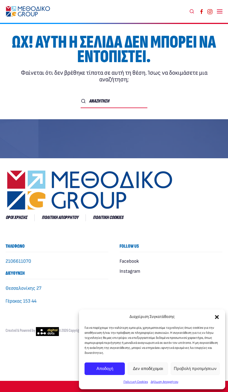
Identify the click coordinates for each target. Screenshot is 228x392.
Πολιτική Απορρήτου (60, 217)
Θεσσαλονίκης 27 (23, 288)
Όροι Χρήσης (16, 217)
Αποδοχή (104, 368)
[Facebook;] (201, 11)
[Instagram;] (210, 11)
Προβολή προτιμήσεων (195, 368)
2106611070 (18, 261)
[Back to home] (29, 11)
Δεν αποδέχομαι (148, 368)
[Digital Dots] (47, 330)
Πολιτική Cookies (135, 382)
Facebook (129, 261)
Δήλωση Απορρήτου (164, 382)
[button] (217, 317)
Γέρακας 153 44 (21, 301)
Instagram (130, 271)
